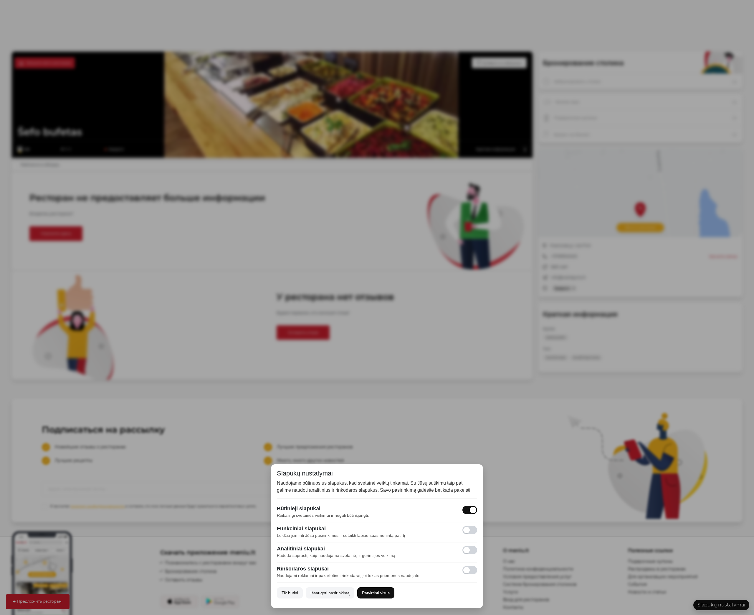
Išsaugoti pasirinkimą (330, 593)
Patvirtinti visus (376, 593)
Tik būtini (290, 593)
